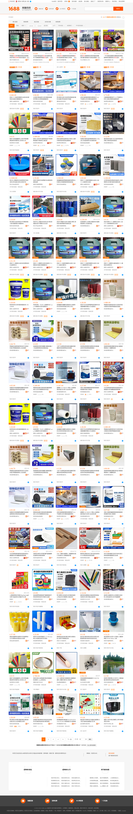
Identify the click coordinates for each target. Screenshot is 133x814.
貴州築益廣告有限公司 (116, 780)
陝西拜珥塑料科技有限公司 (38, 724)
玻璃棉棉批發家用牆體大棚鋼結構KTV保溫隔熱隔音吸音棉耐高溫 (42, 347)
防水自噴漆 (60, 62)
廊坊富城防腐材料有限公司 (38, 60)
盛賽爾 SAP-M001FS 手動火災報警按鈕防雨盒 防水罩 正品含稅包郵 (66, 388)
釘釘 (109, 810)
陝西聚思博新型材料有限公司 (85, 101)
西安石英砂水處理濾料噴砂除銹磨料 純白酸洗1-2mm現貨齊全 (42, 679)
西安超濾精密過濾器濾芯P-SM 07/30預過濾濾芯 (89, 679)
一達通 (119, 810)
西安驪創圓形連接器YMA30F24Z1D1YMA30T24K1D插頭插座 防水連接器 (66, 720)
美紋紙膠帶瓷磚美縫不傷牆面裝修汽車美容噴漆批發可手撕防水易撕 (42, 596)
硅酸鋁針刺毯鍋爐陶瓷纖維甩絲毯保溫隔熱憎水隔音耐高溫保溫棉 (19, 388)
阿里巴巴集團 (10, 810)
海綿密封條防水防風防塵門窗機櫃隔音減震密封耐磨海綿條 (42, 554)
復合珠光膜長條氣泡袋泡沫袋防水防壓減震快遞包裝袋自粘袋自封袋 (89, 637)
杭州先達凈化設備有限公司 (85, 682)
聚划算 (50, 810)
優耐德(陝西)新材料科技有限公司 (62, 101)
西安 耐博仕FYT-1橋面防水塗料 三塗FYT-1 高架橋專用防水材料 (113, 222)
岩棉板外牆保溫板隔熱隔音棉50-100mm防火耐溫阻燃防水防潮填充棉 (90, 139)
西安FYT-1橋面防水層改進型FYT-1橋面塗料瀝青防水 (113, 264)
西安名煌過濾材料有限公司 (109, 682)
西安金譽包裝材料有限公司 (15, 641)
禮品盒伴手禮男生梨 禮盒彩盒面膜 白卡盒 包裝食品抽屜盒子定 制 (90, 720)
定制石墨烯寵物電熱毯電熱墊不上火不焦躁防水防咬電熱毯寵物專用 (89, 98)
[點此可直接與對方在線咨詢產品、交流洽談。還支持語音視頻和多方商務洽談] (28, 109)
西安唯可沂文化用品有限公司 (85, 599)
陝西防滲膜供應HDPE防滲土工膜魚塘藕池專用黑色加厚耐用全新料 (113, 679)
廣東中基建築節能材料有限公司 (38, 184)
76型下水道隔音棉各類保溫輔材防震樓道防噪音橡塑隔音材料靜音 (66, 347)
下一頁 (69, 739)
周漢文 (11, 599)
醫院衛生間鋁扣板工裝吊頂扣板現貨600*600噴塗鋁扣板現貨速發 (90, 554)
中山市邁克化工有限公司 (85, 60)
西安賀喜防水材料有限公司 (68, 780)
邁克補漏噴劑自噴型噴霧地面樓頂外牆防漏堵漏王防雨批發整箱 (89, 56)
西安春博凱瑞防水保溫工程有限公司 (109, 143)
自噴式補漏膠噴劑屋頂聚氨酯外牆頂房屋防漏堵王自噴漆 (66, 56)
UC (98, 810)
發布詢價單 (111, 753)
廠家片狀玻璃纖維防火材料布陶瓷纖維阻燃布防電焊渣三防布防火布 (19, 139)
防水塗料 (12, 62)
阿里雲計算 (78, 810)
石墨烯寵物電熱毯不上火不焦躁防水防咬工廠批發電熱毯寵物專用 (113, 98)
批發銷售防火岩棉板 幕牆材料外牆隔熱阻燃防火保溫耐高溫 (89, 222)
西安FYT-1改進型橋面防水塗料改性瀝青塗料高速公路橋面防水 (19, 98)
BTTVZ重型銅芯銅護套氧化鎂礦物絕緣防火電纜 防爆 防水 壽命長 (66, 679)
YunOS (84, 810)
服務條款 (70, 808)
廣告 (28, 57)
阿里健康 (113, 810)
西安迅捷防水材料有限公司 (79, 778)
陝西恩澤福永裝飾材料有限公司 (85, 558)
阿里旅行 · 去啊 (61, 810)
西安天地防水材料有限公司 (79, 783)
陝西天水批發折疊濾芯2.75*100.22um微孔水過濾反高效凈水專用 (42, 637)
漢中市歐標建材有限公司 (106, 783)
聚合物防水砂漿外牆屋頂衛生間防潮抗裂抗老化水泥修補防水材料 (19, 720)
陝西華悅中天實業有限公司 (15, 143)
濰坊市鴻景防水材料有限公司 (15, 60)
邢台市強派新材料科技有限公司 (15, 184)
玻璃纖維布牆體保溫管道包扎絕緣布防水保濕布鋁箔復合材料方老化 (66, 305)
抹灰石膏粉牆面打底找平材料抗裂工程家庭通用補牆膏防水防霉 (113, 554)
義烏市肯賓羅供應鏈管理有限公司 (62, 60)
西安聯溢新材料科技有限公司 (38, 599)
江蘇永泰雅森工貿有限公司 (109, 60)
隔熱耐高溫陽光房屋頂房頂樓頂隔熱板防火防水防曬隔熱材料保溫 (42, 388)
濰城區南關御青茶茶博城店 (107, 780)
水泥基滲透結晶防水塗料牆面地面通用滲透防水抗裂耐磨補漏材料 (42, 98)
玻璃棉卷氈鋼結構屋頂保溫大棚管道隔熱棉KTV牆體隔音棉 (113, 347)
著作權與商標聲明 (56, 808)
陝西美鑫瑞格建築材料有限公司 (85, 143)
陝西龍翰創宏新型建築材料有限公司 (85, 392)
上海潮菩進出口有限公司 (116, 778)
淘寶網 (42, 810)
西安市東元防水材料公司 (57, 778)
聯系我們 (90, 808)
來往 (105, 810)
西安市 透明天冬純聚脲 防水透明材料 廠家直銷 (42, 181)
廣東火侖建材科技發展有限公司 (15, 101)
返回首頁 (83, 745)
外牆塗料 (17, 62)
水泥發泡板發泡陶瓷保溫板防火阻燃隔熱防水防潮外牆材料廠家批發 (113, 181)
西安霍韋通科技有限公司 (62, 392)
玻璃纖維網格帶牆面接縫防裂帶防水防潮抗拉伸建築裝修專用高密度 (66, 181)
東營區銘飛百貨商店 (95, 783)
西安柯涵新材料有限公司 (38, 558)
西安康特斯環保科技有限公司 (38, 641)
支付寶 (101, 810)
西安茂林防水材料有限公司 (68, 778)
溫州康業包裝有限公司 (85, 724)
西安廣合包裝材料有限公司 (85, 641)
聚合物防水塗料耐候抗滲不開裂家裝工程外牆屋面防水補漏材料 (19, 222)
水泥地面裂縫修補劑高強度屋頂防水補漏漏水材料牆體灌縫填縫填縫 (113, 388)
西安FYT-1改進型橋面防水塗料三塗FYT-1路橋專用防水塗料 (89, 264)
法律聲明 (65, 808)
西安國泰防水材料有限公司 (58, 783)
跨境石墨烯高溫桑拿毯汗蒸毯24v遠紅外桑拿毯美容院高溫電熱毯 (66, 139)
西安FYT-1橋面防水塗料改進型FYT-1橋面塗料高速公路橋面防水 (42, 264)
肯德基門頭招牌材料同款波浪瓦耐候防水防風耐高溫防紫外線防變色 (42, 720)
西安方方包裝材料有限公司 (62, 641)
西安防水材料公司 (96, 753)
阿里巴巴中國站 (28, 810)
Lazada (124, 810)
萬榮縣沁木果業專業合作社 (97, 778)
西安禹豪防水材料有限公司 (68, 786)
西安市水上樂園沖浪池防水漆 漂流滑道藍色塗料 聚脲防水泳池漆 (42, 222)
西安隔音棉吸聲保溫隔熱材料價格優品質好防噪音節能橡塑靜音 (89, 347)
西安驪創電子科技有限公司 (62, 724)
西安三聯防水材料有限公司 (68, 783)
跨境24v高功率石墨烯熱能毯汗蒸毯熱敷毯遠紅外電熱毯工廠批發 (42, 139)
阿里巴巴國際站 (19, 810)
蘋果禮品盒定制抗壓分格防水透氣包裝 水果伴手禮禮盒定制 (66, 637)
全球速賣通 (37, 810)
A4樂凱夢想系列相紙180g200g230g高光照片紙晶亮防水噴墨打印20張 (19, 596)
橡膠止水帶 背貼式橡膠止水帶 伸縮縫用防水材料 (113, 720)
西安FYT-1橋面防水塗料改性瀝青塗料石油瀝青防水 (19, 264)
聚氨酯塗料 (117, 62)
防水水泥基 (46, 62)
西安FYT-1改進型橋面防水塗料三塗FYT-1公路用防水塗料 (89, 181)
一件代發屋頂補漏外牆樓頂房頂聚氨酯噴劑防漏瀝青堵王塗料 (113, 56)
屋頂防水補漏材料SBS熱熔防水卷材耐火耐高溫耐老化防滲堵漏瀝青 (113, 596)
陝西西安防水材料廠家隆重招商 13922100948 (19, 305)
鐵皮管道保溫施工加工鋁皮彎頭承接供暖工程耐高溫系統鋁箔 (113, 139)
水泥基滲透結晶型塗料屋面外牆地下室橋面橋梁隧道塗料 (42, 56)
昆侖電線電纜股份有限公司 (62, 682)
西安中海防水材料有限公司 (58, 786)
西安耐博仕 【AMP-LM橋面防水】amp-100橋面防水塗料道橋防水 (42, 305)
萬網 (94, 810)
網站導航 (96, 808)
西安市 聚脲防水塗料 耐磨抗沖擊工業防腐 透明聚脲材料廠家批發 (66, 222)
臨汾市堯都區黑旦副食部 (106, 778)
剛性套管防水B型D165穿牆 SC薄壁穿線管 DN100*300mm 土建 (113, 637)
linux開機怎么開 (104, 786)
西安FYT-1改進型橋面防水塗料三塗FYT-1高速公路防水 (66, 264)
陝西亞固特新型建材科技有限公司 (38, 101)
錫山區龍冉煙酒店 (115, 783)
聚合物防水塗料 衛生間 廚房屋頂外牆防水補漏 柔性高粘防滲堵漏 (66, 98)
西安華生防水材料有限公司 (79, 780)
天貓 (46, 810)
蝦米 (73, 810)
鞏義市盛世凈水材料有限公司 (38, 682)
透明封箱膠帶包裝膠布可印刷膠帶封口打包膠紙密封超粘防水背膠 (19, 637)
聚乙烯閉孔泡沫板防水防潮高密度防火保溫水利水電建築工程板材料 (66, 596)
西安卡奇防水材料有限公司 (79, 786)
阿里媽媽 (68, 810)
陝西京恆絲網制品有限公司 (62, 184)
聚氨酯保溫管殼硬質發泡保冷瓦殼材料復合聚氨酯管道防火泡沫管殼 (19, 347)
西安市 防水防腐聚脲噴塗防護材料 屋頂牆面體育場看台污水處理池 (90, 305)
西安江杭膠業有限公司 (109, 392)
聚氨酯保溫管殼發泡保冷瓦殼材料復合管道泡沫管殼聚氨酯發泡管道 (113, 305)
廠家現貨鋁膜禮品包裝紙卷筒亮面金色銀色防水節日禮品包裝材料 (89, 596)
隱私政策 (76, 808)
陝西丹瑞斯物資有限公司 (109, 641)
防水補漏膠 (66, 62)
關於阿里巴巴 (83, 808)
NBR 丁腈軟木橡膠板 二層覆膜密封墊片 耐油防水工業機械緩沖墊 (66, 554)
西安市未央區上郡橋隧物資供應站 (109, 724)
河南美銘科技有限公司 (116, 786)
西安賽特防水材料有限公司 (58, 780)
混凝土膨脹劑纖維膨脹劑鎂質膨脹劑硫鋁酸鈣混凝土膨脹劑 (89, 388)
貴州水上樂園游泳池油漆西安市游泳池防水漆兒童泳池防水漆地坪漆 (19, 181)
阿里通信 (89, 810)
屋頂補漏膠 (72, 62)
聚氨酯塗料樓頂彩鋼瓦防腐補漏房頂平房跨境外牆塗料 (19, 56)
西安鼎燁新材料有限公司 (62, 558)
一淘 (55, 810)
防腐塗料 (22, 62)
